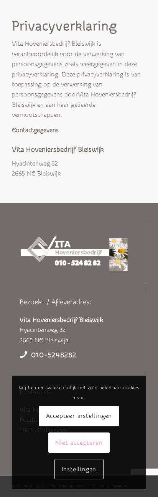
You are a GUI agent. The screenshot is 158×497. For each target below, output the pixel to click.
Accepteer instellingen (79, 416)
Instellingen (79, 469)
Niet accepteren (78, 442)
